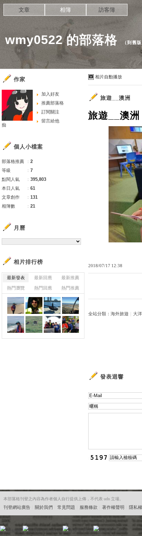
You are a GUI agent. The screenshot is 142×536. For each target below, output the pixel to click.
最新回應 (43, 277)
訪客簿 (107, 10)
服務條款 (89, 507)
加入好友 (50, 94)
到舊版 (134, 42)
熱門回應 (43, 288)
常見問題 (66, 507)
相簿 (65, 10)
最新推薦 (70, 277)
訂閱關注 (50, 111)
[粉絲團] (3, 528)
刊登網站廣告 (16, 507)
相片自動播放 (108, 76)
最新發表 (16, 277)
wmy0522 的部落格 (61, 40)
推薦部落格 (52, 103)
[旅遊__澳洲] (15, 305)
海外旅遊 (120, 313)
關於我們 (44, 507)
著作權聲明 (113, 507)
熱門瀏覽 (16, 288)
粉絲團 (14, 530)
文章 (24, 10)
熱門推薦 (70, 288)
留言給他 (50, 120)
